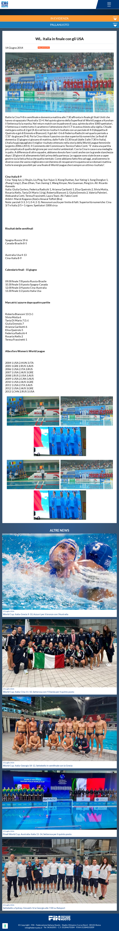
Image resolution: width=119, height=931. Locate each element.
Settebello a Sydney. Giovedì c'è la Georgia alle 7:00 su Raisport (34, 907)
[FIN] (50, 4)
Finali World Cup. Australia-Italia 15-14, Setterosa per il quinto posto (37, 834)
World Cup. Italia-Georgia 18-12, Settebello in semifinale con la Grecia (37, 765)
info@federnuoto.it (33, 927)
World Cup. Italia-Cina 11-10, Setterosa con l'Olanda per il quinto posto (38, 691)
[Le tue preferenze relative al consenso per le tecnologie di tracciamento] (5, 926)
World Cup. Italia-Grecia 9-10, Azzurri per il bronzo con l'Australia (35, 614)
